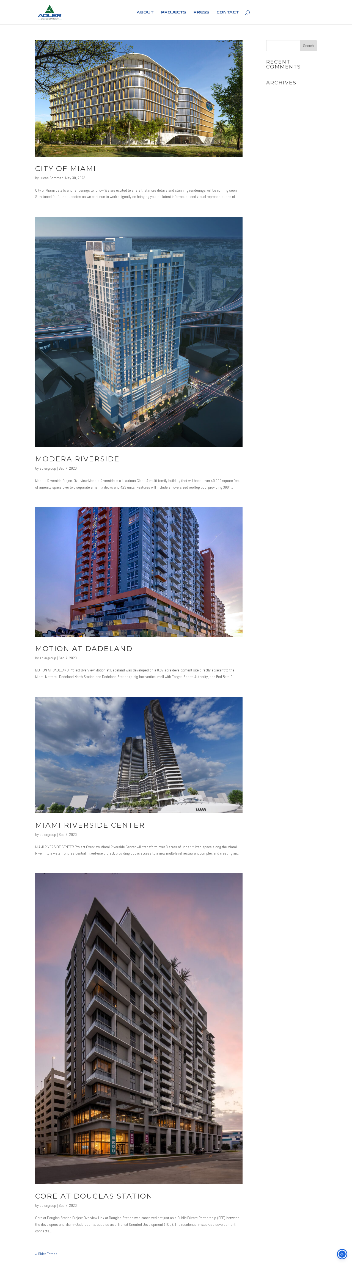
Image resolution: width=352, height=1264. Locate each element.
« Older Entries (46, 1253)
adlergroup (48, 468)
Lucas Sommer (51, 177)
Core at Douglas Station (94, 1196)
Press (201, 12)
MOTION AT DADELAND (84, 648)
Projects (173, 12)
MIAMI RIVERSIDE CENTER (90, 825)
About (145, 12)
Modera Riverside (77, 459)
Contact (228, 12)
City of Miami (65, 168)
